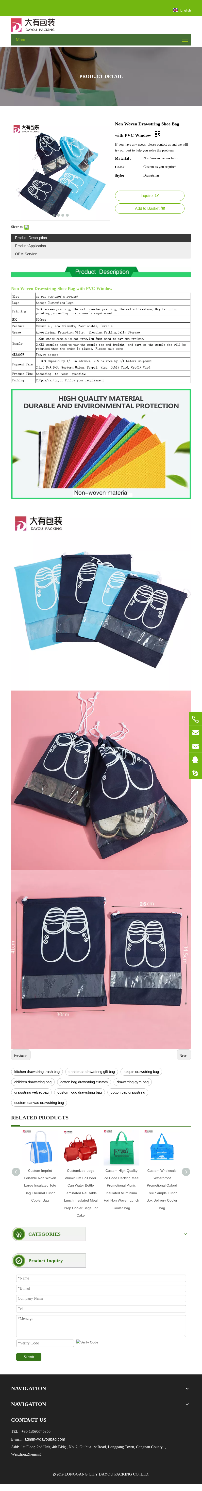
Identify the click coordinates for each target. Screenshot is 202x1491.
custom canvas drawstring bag (39, 1102)
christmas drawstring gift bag (91, 1071)
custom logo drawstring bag (79, 1092)
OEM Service (26, 254)
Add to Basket (147, 208)
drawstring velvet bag (31, 1092)
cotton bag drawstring (128, 1092)
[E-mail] (195, 732)
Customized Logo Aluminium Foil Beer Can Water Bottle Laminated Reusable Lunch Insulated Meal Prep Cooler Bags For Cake (81, 1193)
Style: (119, 176)
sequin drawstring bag (141, 1071)
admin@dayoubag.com (44, 1439)
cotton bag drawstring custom (84, 1082)
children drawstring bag (32, 1082)
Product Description (31, 238)
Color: (120, 167)
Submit (29, 1357)
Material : (123, 158)
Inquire (147, 196)
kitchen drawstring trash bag (37, 1071)
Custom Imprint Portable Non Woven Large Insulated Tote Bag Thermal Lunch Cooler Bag (40, 1186)
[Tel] (195, 719)
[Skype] (195, 772)
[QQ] (195, 759)
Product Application (30, 246)
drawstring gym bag (133, 1082)
